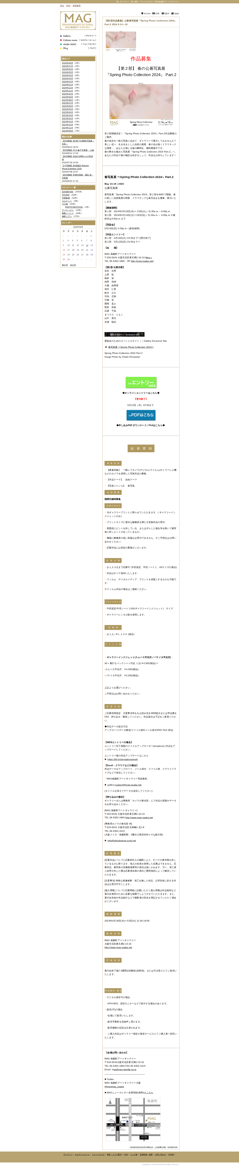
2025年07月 (67, 103)
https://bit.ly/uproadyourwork (122, 759)
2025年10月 (67, 94)
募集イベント (68, 213)
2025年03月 (67, 115)
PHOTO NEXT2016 (74, 207)
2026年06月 (67, 69)
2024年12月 (67, 125)
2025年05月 (67, 109)
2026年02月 (67, 81)
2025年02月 (67, 118)
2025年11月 (67, 91)
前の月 (65, 265)
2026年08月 (67, 63)
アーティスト (68, 210)
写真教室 (66, 198)
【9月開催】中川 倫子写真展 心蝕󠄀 (78, 150)
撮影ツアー (67, 216)
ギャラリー (68, 1154)
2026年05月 (67, 72)
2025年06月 (67, 106)
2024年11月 (67, 128)
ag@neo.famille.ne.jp (125, 1069)
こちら (149, 1092)
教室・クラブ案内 (114, 1154)
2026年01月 (67, 85)
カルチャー (67, 201)
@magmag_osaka (114, 1086)
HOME (171, 1154)
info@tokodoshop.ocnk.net (121, 840)
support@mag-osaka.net (128, 785)
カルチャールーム (82, 1154)
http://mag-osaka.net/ (142, 261)
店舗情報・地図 (146, 1154)
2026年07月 (67, 66)
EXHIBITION (172, 1147)
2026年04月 (67, 75)
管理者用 (77, 6)
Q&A (126, 1154)
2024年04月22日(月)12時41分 (141, 1147)
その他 (65, 204)
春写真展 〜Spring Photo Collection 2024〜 (131, 347)
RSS (68, 6)
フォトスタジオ (98, 1154)
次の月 (73, 265)
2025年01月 (67, 121)
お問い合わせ (160, 1154)
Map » (148, 257)
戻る (62, 6)
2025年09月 (67, 97)
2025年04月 (67, 112)
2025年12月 (67, 88)
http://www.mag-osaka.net (139, 817)
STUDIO (65, 195)
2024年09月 (67, 131)
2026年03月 (67, 78)
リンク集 (134, 1154)
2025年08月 (67, 100)
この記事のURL (160, 1147)
